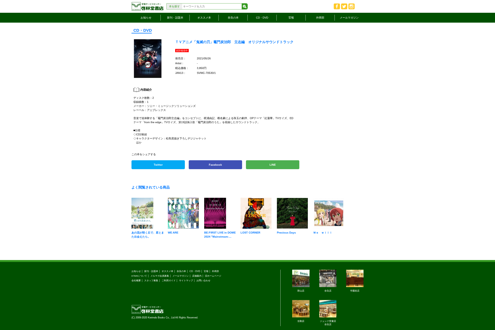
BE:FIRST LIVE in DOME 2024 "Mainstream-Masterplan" (220, 236)
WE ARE (173, 232)
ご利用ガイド (169, 280)
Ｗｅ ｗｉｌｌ (322, 232)
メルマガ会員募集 (159, 276)
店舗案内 (196, 276)
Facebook (215, 164)
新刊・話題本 (175, 17)
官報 (291, 17)
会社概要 (136, 280)
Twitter (158, 164)
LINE (273, 164)
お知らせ (146, 17)
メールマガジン (349, 17)
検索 (245, 6)
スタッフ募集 (151, 280)
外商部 (320, 17)
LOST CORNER (250, 232)
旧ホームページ (213, 276)
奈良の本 (233, 17)
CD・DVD (262, 17)
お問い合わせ (203, 280)
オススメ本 (204, 17)
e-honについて (139, 276)
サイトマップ (186, 280)
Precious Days (286, 232)
